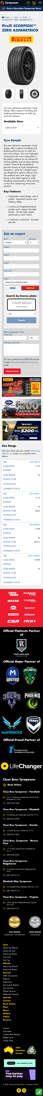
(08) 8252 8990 (13, 819)
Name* (7, 247)
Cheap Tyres (8, 1040)
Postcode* (8, 271)
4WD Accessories (10, 976)
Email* (6, 263)
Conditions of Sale (32, 1084)
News (6, 1010)
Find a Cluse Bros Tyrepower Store (23, 8)
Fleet (5, 1007)
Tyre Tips (6, 960)
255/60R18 (34, 462)
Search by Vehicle (10, 948)
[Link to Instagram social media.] (24, 1090)
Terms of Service (31, 362)
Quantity (32, 239)
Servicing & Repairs (11, 985)
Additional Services (11, 994)
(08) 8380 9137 (13, 908)
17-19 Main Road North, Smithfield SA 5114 (21, 850)
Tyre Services (8, 988)
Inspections (7, 982)
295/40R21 (34, 493)
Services (7, 972)
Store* (6, 279)
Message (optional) (11, 342)
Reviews (7, 1019)
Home (6, 17)
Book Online (9, 1003)
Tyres (5, 944)
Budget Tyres (8, 1037)
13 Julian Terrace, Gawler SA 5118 (20, 830)
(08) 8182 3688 (13, 803)
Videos (6, 1016)
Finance (6, 1028)
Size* (6, 239)
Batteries (6, 979)
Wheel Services (9, 991)
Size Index (7, 1031)
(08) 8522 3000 (13, 834)
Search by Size (9, 951)
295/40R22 (34, 524)
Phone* (7, 255)
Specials (7, 997)
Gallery (6, 1013)
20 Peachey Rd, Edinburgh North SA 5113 (22, 815)
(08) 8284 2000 (13, 855)
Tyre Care (7, 957)
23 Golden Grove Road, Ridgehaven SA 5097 (21, 870)
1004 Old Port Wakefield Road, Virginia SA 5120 (21, 903)
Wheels (6, 963)
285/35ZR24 (34, 556)
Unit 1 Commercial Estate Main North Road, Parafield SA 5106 (23, 798)
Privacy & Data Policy (17, 1084)
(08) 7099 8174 (13, 875)
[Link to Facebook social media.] (19, 1090)
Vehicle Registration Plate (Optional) (14, 333)
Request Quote (12, 371)
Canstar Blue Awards (11, 1034)
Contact (7, 1000)
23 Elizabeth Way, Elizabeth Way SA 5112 (22, 887)
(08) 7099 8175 (13, 891)
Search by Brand (10, 954)
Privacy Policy (15, 362)
